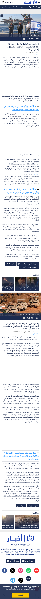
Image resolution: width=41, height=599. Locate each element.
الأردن (22, 7)
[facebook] (4, 570)
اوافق (20, 595)
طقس (4, 7)
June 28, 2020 (36, 174)
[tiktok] (20, 580)
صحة (17, 7)
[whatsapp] (28, 570)
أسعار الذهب (30, 7)
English (7, 2)
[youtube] (36, 570)
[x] (12, 570)
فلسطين (11, 7)
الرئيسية (38, 7)
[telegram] (12, 580)
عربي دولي (35, 54)
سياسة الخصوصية (11, 589)
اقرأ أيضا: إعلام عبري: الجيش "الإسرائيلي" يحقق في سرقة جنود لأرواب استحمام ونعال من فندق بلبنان (21, 456)
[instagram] (20, 570)
